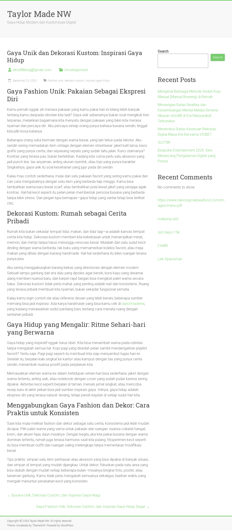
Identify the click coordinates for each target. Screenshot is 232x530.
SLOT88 (164, 142)
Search (163, 51)
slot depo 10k (169, 232)
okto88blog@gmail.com (31, 70)
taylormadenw (133, 303)
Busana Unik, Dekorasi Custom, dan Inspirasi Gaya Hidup (53, 495)
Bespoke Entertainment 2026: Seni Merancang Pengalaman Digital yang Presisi (186, 155)
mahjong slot (168, 219)
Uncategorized (76, 70)
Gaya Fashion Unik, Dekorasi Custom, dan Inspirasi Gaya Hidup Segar (93, 506)
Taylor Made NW (39, 13)
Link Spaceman (170, 259)
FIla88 (163, 245)
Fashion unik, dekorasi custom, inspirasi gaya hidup (79, 80)
